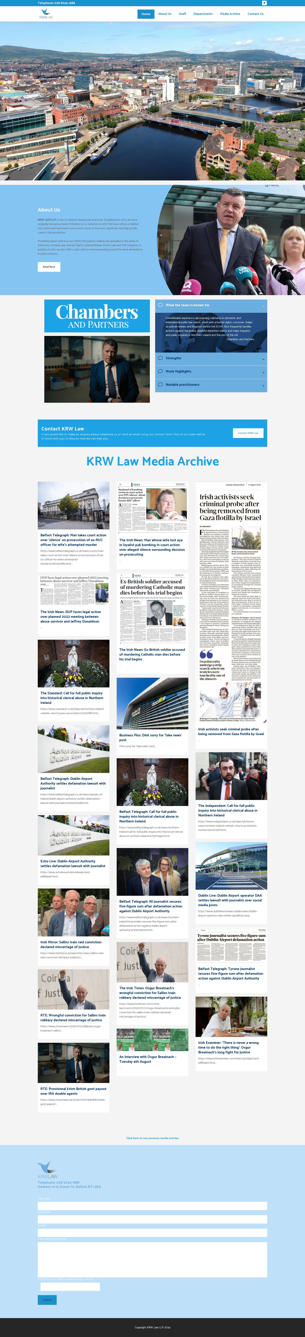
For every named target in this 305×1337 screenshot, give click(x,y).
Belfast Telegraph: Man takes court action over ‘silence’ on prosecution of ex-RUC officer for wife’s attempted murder (73, 540)
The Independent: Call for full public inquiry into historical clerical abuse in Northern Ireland (227, 810)
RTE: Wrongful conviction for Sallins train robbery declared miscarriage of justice (73, 1018)
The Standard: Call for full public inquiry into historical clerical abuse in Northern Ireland (71, 698)
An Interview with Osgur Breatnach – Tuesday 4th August (148, 1059)
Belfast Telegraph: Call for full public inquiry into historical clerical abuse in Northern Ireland (148, 816)
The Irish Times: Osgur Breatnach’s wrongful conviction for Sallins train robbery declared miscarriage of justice (150, 993)
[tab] (211, 306)
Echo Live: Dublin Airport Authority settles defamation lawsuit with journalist (72, 863)
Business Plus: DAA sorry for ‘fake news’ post (150, 737)
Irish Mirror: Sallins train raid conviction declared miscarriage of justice (70, 944)
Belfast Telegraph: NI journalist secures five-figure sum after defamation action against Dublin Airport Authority (150, 906)
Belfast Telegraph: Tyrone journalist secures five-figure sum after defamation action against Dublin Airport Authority (230, 973)
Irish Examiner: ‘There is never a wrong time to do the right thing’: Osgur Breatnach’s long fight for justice (228, 1047)
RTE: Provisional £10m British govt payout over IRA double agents (73, 1091)
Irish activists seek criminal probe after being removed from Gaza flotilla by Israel (231, 731)
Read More (49, 267)
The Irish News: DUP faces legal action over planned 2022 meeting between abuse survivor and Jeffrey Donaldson (70, 616)
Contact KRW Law (248, 433)
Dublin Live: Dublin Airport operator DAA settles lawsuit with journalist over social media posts (230, 900)
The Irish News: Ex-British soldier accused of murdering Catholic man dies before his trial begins (152, 654)
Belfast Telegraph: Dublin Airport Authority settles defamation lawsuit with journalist (73, 783)
